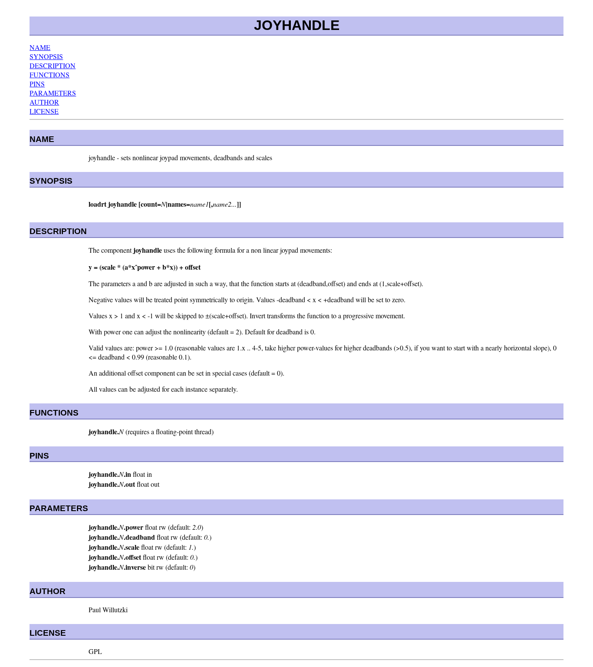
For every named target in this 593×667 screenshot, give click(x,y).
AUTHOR (44, 101)
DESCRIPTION (53, 65)
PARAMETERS (53, 92)
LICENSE (44, 111)
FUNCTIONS (49, 74)
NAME (40, 47)
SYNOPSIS (46, 56)
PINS (37, 83)
